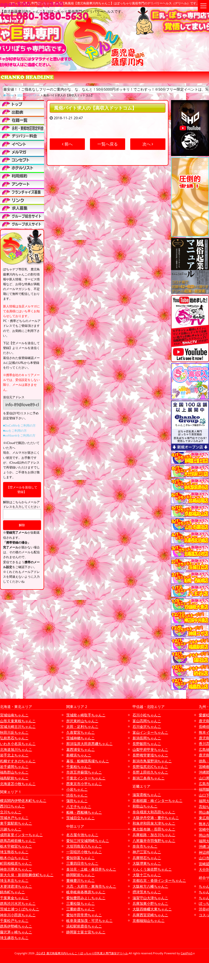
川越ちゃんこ (10, 829)
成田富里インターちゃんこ (21, 834)
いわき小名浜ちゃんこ (18, 743)
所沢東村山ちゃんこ (82, 720)
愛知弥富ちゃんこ (80, 857)
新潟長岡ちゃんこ (147, 738)
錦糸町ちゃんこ (12, 891)
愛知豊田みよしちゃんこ (86, 897)
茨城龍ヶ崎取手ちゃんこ (86, 715)
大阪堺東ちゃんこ (147, 863)
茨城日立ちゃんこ (80, 817)
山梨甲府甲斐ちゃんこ (150, 749)
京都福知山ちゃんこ (149, 920)
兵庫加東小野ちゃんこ (150, 903)
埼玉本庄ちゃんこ (14, 880)
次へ (147, 144)
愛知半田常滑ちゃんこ (84, 914)
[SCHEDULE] (22, 112)
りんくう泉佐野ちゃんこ (152, 869)
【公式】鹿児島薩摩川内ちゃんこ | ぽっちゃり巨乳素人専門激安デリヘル (81, 953)
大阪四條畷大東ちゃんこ (152, 909)
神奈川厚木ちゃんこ (16, 869)
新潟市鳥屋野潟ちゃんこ (152, 761)
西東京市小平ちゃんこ (84, 783)
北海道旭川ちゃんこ (16, 749)
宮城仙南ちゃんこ (14, 715)
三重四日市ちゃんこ (82, 863)
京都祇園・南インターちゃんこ (157, 800)
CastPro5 (186, 953)
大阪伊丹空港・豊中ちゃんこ (156, 817)
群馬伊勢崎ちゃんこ (16, 926)
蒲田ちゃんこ (77, 800)
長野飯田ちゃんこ (147, 743)
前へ (68, 144)
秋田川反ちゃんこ (14, 732)
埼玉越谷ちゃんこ (14, 937)
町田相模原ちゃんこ (16, 863)
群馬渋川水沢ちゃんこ (18, 903)
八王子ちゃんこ (78, 806)
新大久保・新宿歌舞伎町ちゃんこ (27, 874)
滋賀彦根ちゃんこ (147, 794)
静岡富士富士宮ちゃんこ (86, 932)
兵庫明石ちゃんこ (147, 857)
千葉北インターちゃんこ (86, 778)
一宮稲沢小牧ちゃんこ (84, 851)
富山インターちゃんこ (150, 732)
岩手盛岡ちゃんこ (14, 766)
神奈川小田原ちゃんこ (18, 914)
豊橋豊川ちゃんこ (80, 880)
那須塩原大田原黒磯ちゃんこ (89, 743)
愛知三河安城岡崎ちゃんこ (87, 840)
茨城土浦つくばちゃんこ (19, 909)
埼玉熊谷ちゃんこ (14, 851)
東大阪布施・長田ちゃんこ (154, 829)
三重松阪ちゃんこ (80, 903)
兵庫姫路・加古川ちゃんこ (154, 834)
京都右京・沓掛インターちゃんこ (159, 880)
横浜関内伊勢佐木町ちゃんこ (23, 800)
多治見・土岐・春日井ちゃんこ (91, 869)
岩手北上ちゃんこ (14, 755)
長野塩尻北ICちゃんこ (150, 766)
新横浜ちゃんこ (78, 755)
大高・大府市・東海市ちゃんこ (91, 886)
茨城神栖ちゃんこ (80, 738)
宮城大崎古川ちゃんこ (18, 726)
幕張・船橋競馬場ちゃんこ (87, 761)
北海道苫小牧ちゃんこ (18, 783)
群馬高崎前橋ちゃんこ (18, 840)
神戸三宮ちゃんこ (147, 851)
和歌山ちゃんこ (145, 806)
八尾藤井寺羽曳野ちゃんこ (154, 840)
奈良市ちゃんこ (145, 846)
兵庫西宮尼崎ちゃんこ (150, 914)
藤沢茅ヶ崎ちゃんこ (16, 932)
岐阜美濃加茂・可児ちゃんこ (89, 920)
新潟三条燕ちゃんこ (149, 778)
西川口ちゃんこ (12, 806)
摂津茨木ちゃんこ (147, 891)
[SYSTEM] (22, 128)
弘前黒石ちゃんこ (14, 738)
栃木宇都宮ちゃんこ (16, 846)
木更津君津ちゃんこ (16, 886)
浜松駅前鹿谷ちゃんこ (84, 926)
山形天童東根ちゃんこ (18, 720)
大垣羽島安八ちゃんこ (84, 846)
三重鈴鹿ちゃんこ (80, 909)
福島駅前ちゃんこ (14, 778)
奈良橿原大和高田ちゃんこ (154, 812)
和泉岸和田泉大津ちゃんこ (154, 823)
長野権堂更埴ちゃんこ (150, 755)
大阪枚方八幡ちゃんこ (150, 886)
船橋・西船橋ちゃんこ (84, 812)
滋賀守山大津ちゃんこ (150, 897)
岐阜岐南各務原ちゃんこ (86, 891)
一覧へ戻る (107, 144)
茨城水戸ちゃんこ (14, 817)
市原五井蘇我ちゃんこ (84, 772)
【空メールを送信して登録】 (22, 489)
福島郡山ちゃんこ (14, 772)
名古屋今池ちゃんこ (82, 834)
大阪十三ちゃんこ (147, 874)
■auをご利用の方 (15, 430)
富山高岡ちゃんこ (147, 720)
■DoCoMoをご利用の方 (19, 425)
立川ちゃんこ (10, 812)
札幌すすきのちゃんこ (18, 761)
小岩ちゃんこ (77, 789)
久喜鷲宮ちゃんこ (80, 732)
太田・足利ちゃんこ (82, 726)
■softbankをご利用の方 (19, 435)
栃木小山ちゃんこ (14, 857)
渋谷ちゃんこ (77, 795)
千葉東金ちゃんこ (14, 897)
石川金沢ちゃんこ (147, 726)
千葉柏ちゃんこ (78, 766)
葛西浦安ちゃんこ (80, 749)
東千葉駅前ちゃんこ (16, 823)
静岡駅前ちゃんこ (80, 874)
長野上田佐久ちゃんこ (150, 772)
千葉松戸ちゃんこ (14, 920)
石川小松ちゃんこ (147, 715)
